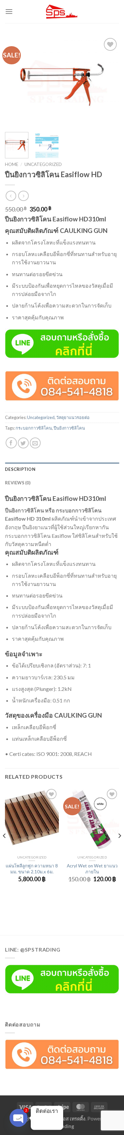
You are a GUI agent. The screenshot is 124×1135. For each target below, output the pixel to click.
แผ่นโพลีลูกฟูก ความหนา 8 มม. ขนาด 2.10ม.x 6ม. (32, 868)
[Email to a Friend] (35, 443)
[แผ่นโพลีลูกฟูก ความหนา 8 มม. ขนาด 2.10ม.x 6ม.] (32, 819)
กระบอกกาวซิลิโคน (34, 428)
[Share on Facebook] (11, 442)
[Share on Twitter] (23, 443)
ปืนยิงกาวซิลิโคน (69, 428)
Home (11, 164)
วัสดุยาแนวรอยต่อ (73, 417)
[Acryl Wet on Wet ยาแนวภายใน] (92, 819)
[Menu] (9, 11)
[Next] (108, 82)
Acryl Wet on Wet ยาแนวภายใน (92, 868)
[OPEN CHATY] (18, 1118)
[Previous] (15, 82)
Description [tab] (20, 469)
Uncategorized (43, 164)
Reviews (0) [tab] (17, 482)
